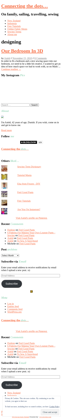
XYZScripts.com (45, 417)
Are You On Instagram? (28, 209)
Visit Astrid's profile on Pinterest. (31, 218)
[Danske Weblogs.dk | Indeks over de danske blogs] (31, 292)
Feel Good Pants (25, 192)
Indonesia (12, 23)
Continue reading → (11, 69)
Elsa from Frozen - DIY (28, 183)
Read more (6, 130)
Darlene (11, 230)
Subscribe (12, 283)
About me (12, 34)
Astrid (7, 58)
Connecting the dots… (24, 6)
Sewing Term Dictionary (29, 166)
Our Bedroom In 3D (22, 51)
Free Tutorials (14, 26)
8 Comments (40, 58)
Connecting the (15, 149)
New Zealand (13, 20)
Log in (10, 303)
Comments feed (14, 309)
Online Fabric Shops (17, 29)
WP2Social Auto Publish (20, 417)
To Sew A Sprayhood (27, 241)
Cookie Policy (54, 407)
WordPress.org (14, 312)
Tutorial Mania (24, 175)
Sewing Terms (14, 31)
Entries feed (13, 306)
